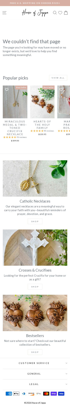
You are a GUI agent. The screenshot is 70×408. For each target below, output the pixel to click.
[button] (10, 137)
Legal (34, 384)
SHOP (35, 286)
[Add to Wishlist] (7, 89)
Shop (35, 221)
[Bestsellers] (35, 313)
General (34, 373)
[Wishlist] (60, 13)
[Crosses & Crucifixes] (35, 247)
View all (58, 78)
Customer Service (34, 363)
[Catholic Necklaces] (35, 178)
